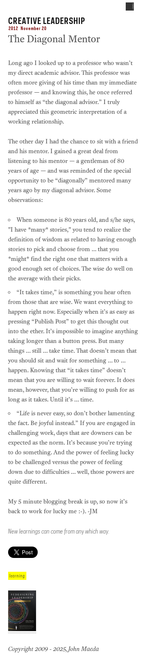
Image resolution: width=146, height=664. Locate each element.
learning (17, 576)
